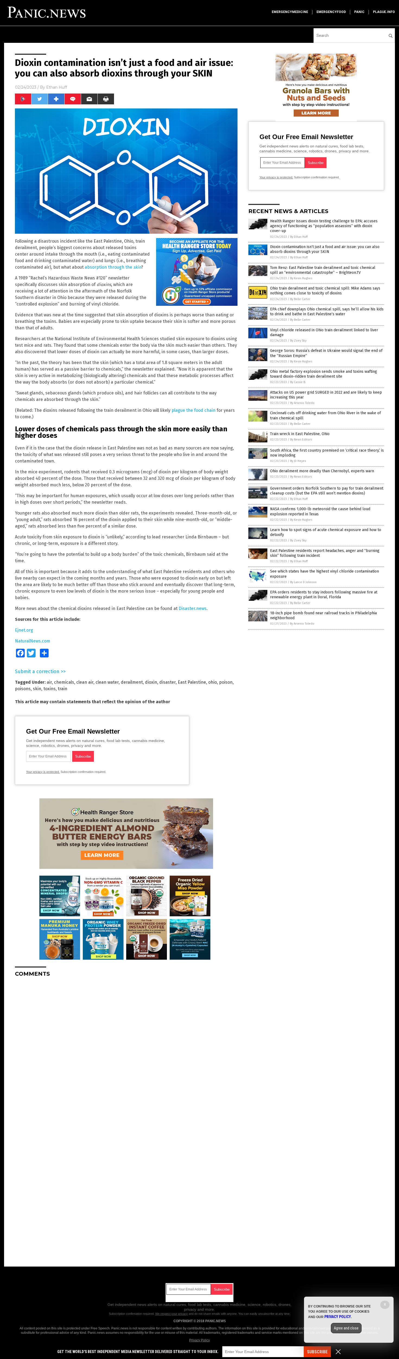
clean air (84, 682)
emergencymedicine (290, 12)
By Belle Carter (300, 299)
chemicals (64, 682)
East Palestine (192, 682)
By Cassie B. (298, 382)
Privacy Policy (199, 1340)
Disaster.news (193, 608)
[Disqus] (126, 1049)
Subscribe (317, 1351)
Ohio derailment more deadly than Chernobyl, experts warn (322, 471)
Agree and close (346, 1328)
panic (359, 12)
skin (37, 688)
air (49, 682)
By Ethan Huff (299, 237)
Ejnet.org (24, 630)
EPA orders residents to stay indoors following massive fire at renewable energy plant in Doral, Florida (323, 594)
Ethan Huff (56, 87)
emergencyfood (331, 12)
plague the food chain (194, 410)
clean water (107, 682)
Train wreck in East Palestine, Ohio (300, 434)
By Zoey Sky (298, 340)
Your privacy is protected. (43, 771)
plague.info (384, 12)
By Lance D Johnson (303, 582)
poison (226, 682)
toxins (49, 688)
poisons (23, 688)
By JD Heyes (298, 461)
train (62, 688)
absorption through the (113, 267)
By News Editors (301, 439)
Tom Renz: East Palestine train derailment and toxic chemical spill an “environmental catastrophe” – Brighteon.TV (322, 270)
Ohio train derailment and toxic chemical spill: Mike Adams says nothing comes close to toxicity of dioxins (325, 290)
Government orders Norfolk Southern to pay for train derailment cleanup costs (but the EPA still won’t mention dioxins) (326, 491)
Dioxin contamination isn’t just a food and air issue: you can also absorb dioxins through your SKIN (324, 249)
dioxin (151, 682)
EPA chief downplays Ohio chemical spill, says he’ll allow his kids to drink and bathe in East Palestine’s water (327, 311)
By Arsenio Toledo (302, 403)
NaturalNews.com (32, 641)
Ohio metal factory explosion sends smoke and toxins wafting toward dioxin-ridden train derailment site (323, 374)
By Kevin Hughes (301, 278)
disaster (167, 682)
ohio (212, 682)
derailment (132, 682)
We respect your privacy (171, 1313)
